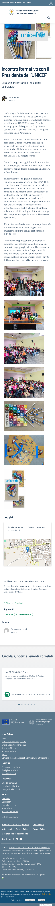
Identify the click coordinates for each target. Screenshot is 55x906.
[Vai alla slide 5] (31, 704)
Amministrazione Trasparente (15, 824)
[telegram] (20, 839)
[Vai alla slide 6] (34, 704)
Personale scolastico (11, 767)
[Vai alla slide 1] (19, 704)
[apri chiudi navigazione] (4, 12)
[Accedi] (51, 3)
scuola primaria (25, 614)
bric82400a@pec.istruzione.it (40, 853)
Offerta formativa (9, 782)
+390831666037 (17, 850)
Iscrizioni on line (9, 751)
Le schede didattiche (11, 786)
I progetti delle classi (11, 789)
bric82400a (24, 861)
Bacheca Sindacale (10, 811)
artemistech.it (17, 874)
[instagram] (17, 839)
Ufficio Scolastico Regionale (14, 741)
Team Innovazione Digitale (35, 874)
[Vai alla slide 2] (22, 704)
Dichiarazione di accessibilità (15, 833)
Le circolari (6, 801)
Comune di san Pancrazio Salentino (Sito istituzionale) (25, 757)
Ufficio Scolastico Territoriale (14, 744)
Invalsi (4, 754)
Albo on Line (38, 824)
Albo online (7, 808)
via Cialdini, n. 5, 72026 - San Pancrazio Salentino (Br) (29, 847)
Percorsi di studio (9, 773)
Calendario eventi (9, 805)
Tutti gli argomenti (10, 816)
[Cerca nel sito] (49, 18)
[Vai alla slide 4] (28, 704)
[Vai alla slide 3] (25, 704)
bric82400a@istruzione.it (41, 850)
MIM (4, 738)
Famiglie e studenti (10, 770)
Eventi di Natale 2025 (16, 672)
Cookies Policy (38, 829)
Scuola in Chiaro (9, 748)
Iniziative (9, 614)
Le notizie (6, 798)
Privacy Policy (22, 829)
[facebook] (14, 839)
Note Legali (7, 829)
